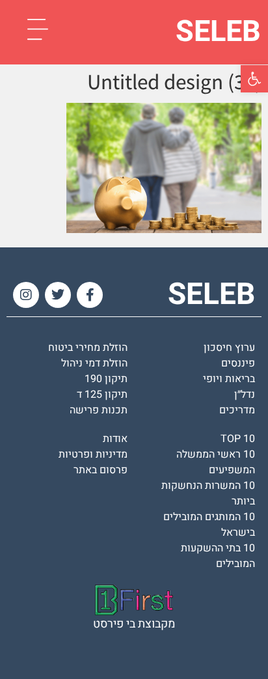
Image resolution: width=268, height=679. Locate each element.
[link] (254, 78)
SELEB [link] (218, 31)
